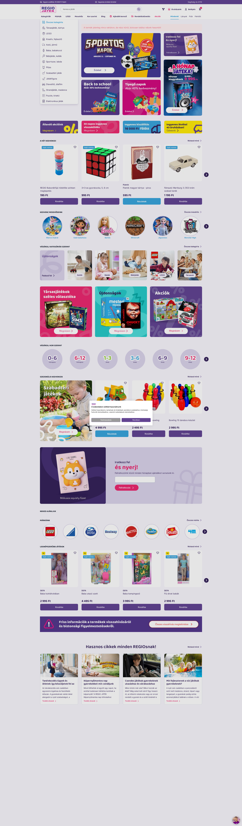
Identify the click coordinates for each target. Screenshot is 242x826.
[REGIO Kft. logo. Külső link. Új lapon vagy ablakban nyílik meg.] (93, 404)
